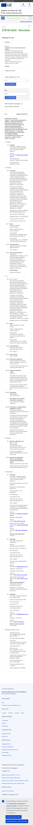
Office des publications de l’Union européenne (14, 691)
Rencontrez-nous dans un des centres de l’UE (13, 783)
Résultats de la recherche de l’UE (10, 749)
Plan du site (5, 736)
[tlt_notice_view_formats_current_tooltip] (26, 114)
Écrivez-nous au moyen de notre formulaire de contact (15, 780)
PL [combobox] (6, 80)
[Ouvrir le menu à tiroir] (3, 27)
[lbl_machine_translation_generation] (22, 103)
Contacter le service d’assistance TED (11, 705)
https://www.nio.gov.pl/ (19, 521)
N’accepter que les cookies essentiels (17, 821)
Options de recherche (26, 21)
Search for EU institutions (8, 791)
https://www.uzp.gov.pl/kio (20, 574)
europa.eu (14, 768)
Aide (3, 702)
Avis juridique (5, 720)
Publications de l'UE (6, 755)
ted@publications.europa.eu (19, 614)
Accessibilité (5, 726)
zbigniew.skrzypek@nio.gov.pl (19, 155)
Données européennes (7, 746)
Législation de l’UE (6, 744)
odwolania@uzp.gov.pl (22, 566)
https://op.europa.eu (19, 621)
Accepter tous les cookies (13, 817)
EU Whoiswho (5, 752)
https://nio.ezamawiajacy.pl (19, 525)
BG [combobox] (6, 93)
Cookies (4, 723)
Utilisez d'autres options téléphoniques (11, 777)
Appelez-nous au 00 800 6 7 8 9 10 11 (11, 775)
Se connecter (23, 6)
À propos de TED (6, 733)
